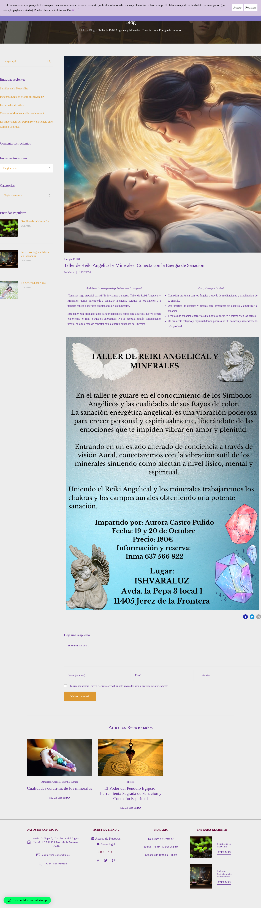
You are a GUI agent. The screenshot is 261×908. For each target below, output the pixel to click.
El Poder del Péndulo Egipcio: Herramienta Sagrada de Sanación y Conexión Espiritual (130, 793)
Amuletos (46, 781)
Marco (70, 272)
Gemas (74, 781)
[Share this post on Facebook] (245, 616)
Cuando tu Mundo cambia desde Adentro (23, 113)
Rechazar (250, 7)
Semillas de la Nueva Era (14, 88)
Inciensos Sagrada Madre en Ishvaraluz (22, 96)
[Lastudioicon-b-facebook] (98, 860)
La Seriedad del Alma (12, 105)
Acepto (237, 7)
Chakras (56, 781)
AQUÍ (74, 10)
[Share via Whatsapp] (258, 616)
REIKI (76, 259)
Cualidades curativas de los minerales (59, 788)
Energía (68, 259)
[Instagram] (114, 860)
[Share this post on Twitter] (252, 616)
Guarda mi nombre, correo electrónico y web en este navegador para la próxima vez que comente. (119, 686)
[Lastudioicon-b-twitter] (106, 860)
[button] (27, 900)
